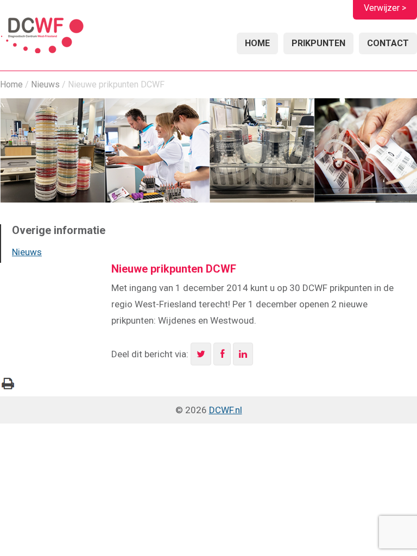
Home (257, 43)
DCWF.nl (225, 410)
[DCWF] (42, 36)
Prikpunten (318, 43)
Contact (388, 43)
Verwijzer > (385, 8)
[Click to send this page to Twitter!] (201, 354)
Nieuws (45, 84)
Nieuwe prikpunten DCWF (173, 268)
